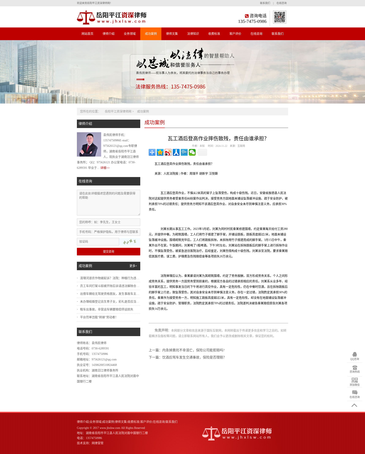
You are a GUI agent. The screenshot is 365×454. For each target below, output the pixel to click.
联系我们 (265, 3)
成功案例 (151, 33)
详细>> (105, 167)
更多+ (133, 265)
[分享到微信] (192, 152)
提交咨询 (108, 251)
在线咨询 (281, 3)
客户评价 (235, 33)
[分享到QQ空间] (160, 152)
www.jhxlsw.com (110, 427)
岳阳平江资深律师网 (118, 111)
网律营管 (98, 443)
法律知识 (193, 33)
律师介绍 (108, 33)
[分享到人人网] (176, 152)
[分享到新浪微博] (168, 152)
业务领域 (130, 33)
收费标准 (214, 33)
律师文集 (172, 33)
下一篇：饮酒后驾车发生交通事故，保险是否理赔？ (187, 357)
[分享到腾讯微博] (184, 152)
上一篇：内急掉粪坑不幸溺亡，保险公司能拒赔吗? (187, 350)
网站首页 (87, 33)
